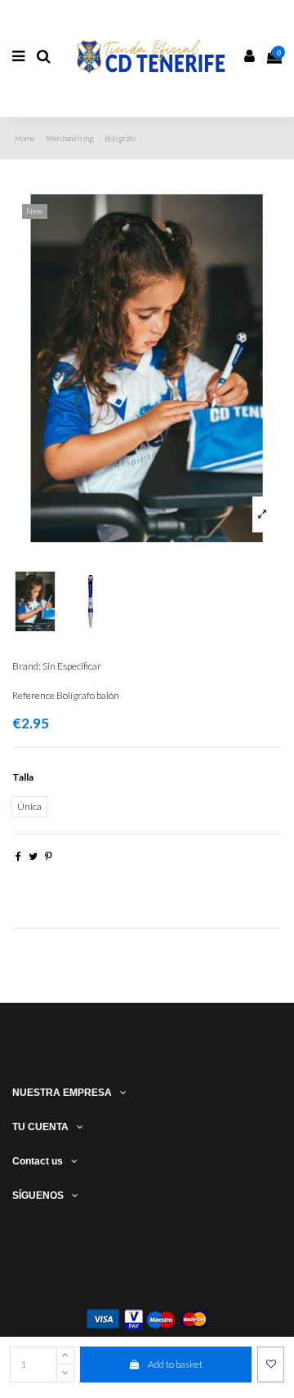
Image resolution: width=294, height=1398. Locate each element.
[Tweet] (33, 856)
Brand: (26, 666)
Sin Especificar (71, 666)
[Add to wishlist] (270, 1364)
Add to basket (175, 1364)
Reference (33, 695)
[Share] (18, 856)
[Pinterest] (48, 856)
